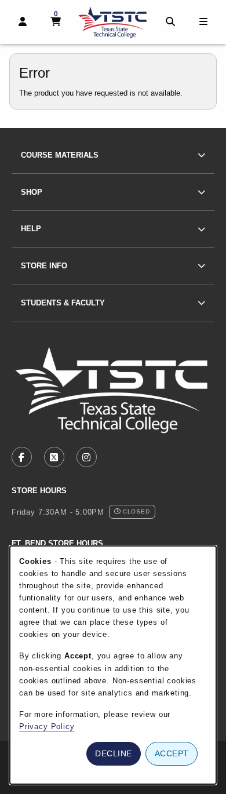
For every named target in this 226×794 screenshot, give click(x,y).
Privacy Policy (47, 726)
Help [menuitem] (31, 228)
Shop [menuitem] (31, 192)
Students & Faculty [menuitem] (63, 302)
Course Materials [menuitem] (60, 155)
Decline (113, 753)
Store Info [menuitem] (44, 265)
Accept (172, 753)
